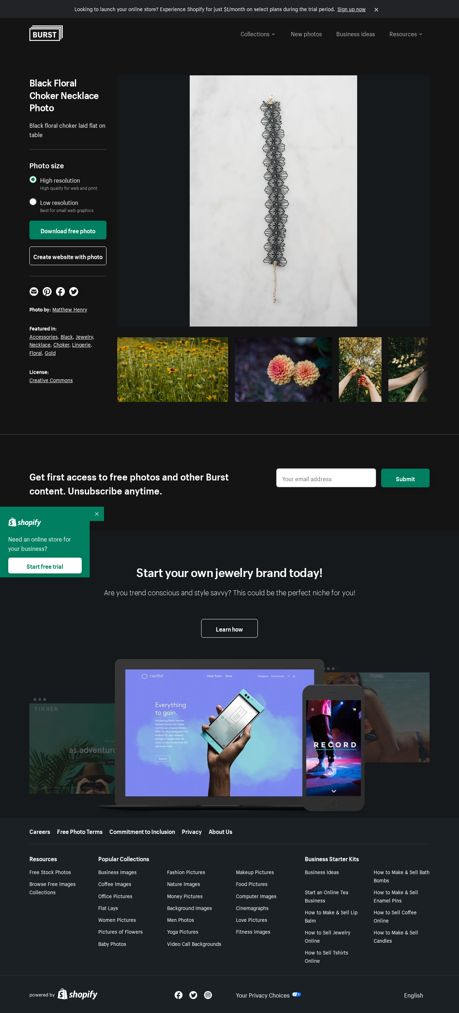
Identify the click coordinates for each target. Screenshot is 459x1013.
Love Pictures (251, 919)
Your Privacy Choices (263, 994)
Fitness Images (253, 931)
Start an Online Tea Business (326, 896)
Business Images (117, 872)
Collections (255, 33)
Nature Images (183, 883)
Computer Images (256, 896)
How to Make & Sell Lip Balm (331, 916)
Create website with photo (68, 256)
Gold (50, 352)
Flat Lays (108, 907)
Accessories (43, 336)
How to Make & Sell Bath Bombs (402, 876)
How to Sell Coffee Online (395, 916)
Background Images (189, 907)
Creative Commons (51, 380)
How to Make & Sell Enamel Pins (396, 896)
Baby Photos (112, 943)
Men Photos (180, 919)
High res (177, 394)
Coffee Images (114, 883)
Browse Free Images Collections (52, 888)
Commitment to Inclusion (142, 830)
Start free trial (45, 565)
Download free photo (68, 230)
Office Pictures (115, 896)
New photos (306, 33)
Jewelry (84, 336)
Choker (61, 344)
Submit (405, 478)
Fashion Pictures (186, 872)
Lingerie (81, 344)
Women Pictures (117, 919)
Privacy (192, 830)
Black (67, 336)
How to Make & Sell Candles (396, 936)
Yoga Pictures (182, 931)
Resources (403, 33)
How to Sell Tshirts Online (326, 956)
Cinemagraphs (252, 907)
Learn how (229, 628)
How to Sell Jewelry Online (327, 936)
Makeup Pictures (255, 872)
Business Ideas (322, 872)
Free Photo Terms (80, 830)
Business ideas (355, 33)
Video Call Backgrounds (194, 943)
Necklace (40, 344)
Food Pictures (252, 883)
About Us (220, 830)
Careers (39, 830)
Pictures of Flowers (120, 931)
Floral (35, 352)
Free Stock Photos (50, 872)
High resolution (60, 180)
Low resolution (59, 202)
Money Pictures (185, 896)
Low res (205, 394)
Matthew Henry (69, 309)
